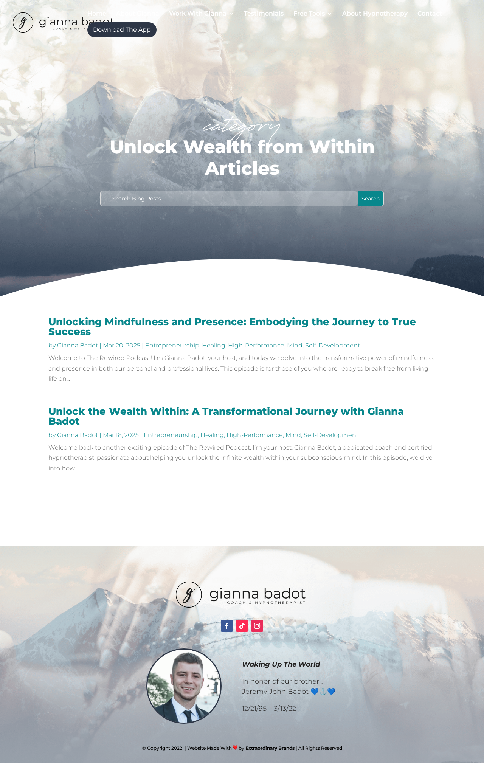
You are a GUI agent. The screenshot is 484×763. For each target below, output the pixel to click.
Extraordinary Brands (270, 748)
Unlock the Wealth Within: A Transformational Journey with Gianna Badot (226, 416)
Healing (213, 345)
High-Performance (256, 345)
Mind (294, 345)
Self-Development (332, 345)
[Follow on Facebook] (227, 626)
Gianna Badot (77, 345)
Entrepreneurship (172, 345)
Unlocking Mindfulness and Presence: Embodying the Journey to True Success (232, 327)
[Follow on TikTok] (242, 626)
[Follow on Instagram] (257, 626)
